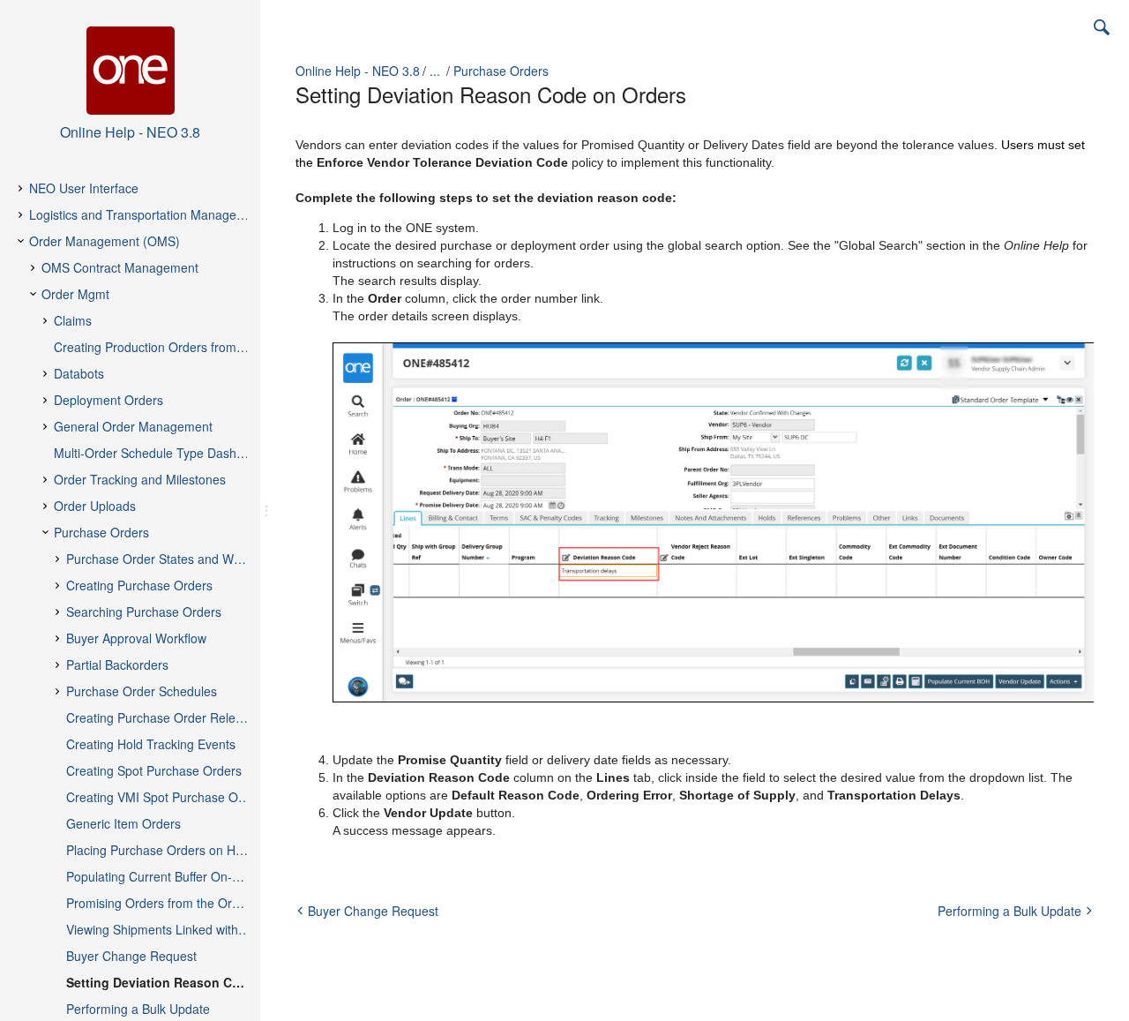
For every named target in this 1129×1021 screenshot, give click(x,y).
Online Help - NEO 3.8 (357, 70)
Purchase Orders (501, 70)
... (435, 70)
